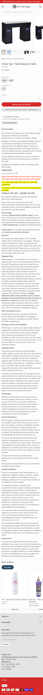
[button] (21, 104)
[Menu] (4, 7)
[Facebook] (5, 680)
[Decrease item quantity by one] (4, 98)
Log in (4, 685)
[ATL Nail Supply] (21, 6)
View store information (10, 123)
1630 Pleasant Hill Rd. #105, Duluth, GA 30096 (19, 657)
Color (5, 77)
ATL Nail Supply (6, 692)
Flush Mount (6, 85)
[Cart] (39, 7)
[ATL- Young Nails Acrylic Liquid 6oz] (15, 584)
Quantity (4, 95)
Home (3, 58)
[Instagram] (3, 680)
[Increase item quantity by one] (39, 98)
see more (7, 567)
